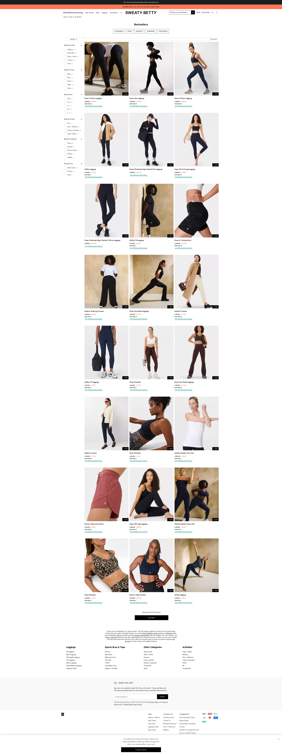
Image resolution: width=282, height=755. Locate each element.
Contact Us (167, 721)
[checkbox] (73, 49)
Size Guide (151, 724)
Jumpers (151, 31)
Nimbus (169, 633)
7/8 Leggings (70, 660)
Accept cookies (141, 750)
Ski (183, 666)
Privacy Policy (154, 702)
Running (185, 654)
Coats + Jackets (149, 660)
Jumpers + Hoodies (111, 668)
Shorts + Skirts (148, 654)
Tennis (184, 663)
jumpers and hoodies (141, 635)
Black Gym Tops (110, 657)
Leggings (119, 31)
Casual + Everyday (188, 660)
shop (65, 17)
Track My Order (168, 717)
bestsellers (78, 17)
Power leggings (147, 633)
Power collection (111, 637)
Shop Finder (206, 12)
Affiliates (166, 730)
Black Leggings (71, 654)
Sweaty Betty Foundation (187, 724)
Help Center (152, 721)
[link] (141, 13)
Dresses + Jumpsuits (150, 663)
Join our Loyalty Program (187, 733)
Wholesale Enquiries (169, 724)
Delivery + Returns (154, 717)
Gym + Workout (187, 657)
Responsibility (183, 721)
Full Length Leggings (73, 657)
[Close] (279, 739)
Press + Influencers (169, 727)
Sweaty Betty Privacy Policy (133, 704)
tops (118, 635)
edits (70, 17)
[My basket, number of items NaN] (217, 12)
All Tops (107, 652)
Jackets (139, 31)
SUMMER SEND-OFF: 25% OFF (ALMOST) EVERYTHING (141, 7)
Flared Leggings (71, 663)
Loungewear (186, 668)
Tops (129, 31)
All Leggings (70, 652)
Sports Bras (108, 654)
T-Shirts (107, 663)
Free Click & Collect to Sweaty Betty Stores (141, 2)
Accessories (147, 666)
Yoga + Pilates (187, 652)
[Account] (212, 12)
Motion (156, 633)
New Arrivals (148, 652)
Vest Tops (108, 660)
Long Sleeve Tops (110, 666)
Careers (182, 727)
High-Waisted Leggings (74, 666)
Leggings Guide (71, 668)
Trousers (163, 31)
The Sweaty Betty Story (187, 717)
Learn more (151, 744)
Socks (146, 668)
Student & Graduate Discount (189, 730)
